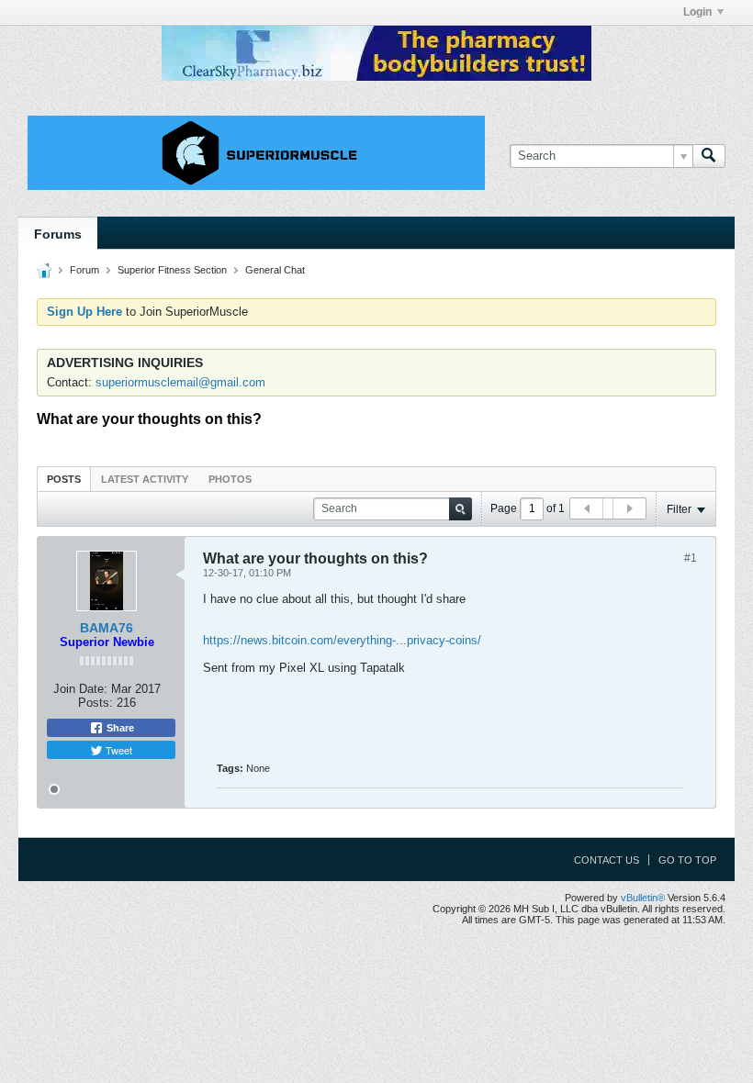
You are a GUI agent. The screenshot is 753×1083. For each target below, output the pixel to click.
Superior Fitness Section (172, 269)
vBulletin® (643, 897)
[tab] (64, 478)
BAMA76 (106, 627)
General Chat (275, 269)
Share (119, 727)
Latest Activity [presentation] (144, 479)
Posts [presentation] (64, 479)
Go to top (687, 859)
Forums (58, 234)
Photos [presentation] (230, 479)
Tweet (117, 749)
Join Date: (80, 689)
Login (697, 12)
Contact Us (606, 859)
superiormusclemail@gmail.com (180, 382)
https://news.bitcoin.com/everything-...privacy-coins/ (342, 640)
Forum (84, 269)
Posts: (95, 702)
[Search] (708, 156)
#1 (690, 558)
